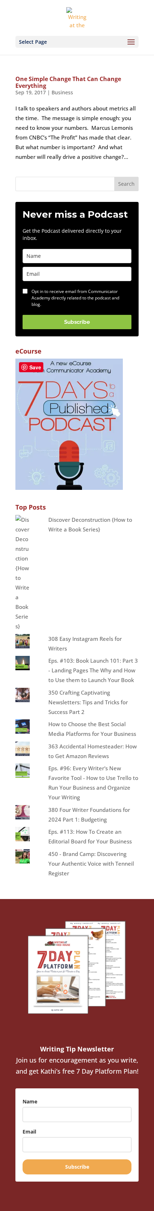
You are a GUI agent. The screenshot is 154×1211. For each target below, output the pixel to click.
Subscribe (77, 322)
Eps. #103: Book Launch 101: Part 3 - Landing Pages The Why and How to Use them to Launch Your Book (93, 670)
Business (62, 92)
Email (29, 1131)
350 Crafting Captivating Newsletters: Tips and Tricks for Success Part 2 (88, 702)
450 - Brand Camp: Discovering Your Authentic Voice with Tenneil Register (91, 863)
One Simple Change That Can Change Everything (68, 82)
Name (30, 1101)
